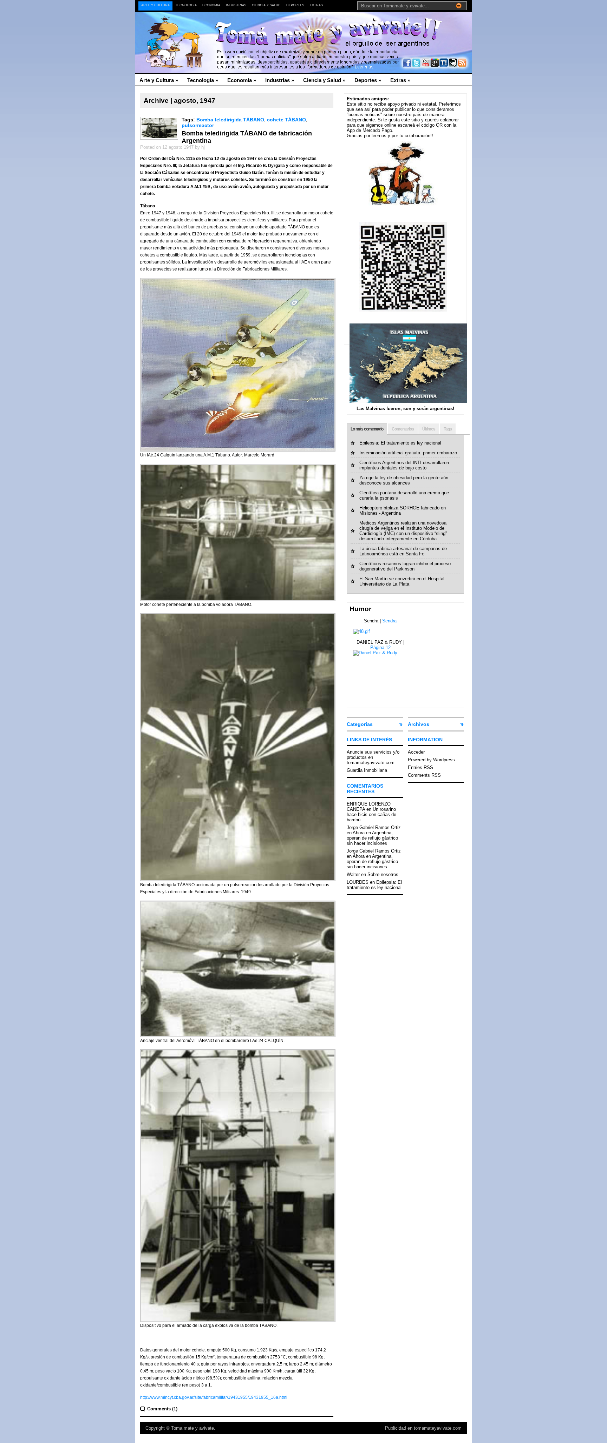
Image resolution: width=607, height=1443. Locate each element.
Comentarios (403, 429)
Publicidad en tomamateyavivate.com (423, 1428)
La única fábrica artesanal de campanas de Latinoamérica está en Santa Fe (403, 551)
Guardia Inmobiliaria (367, 770)
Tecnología (186, 5)
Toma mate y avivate (192, 1428)
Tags (448, 429)
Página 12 (380, 647)
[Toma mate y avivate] (203, 28)
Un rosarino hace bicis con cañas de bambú (371, 814)
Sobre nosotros (382, 874)
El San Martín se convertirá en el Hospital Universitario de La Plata (401, 581)
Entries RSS (420, 767)
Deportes (295, 5)
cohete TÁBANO (286, 119)
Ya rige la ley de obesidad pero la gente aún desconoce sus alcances (403, 480)
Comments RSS (424, 775)
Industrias (236, 5)
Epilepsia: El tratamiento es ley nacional (400, 443)
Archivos (418, 724)
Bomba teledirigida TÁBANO (230, 119)
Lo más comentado (367, 429)
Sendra (389, 620)
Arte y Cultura (155, 5)
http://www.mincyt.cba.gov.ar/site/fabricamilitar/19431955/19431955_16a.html (213, 1397)
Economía (211, 5)
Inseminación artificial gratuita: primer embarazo (408, 452)
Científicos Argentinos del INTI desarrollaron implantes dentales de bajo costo (404, 465)
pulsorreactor (198, 125)
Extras (316, 5)
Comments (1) (162, 1408)
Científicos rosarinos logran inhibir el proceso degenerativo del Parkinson (405, 566)
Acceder (416, 752)
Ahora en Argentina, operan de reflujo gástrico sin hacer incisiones (372, 838)
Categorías (360, 724)
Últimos (428, 429)
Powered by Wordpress (431, 759)
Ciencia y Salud (266, 5)
